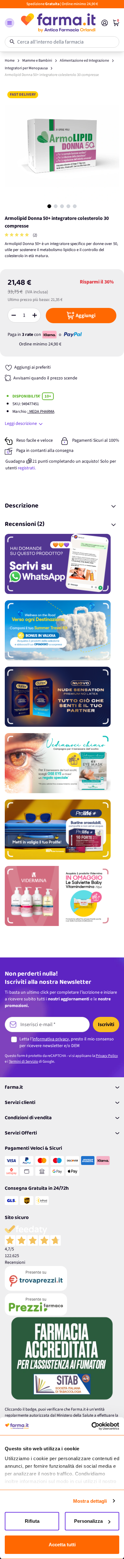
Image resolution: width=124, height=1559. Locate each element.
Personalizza (88, 1521)
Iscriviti (106, 1024)
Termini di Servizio (23, 1061)
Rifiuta (32, 1521)
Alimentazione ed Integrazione (84, 60)
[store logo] (58, 22)
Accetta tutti (62, 1544)
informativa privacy (50, 1039)
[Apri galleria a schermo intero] (62, 146)
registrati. (27, 468)
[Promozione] (62, 564)
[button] (9, 23)
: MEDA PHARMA (40, 411)
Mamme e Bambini (37, 60)
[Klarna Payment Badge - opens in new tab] (50, 334)
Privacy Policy (107, 1056)
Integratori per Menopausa (26, 68)
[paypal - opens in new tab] (73, 334)
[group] (17, 235)
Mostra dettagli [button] (90, 1501)
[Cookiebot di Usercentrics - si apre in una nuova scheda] (91, 1426)
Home (10, 60)
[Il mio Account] (104, 23)
